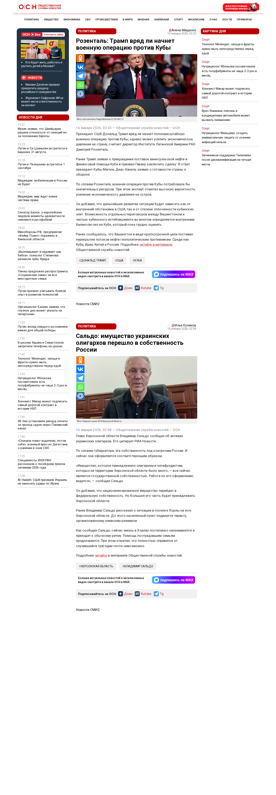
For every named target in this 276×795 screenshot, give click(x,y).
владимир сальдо (138, 566)
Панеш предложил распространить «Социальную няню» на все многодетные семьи (43, 275)
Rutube (146, 288)
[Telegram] (80, 76)
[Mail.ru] (80, 94)
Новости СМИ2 (88, 304)
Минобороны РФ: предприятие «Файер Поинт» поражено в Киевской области (40, 235)
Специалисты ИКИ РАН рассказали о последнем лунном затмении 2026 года (41, 463)
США (120, 260)
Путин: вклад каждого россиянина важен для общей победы (42, 328)
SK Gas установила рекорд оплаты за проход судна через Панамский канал (43, 424)
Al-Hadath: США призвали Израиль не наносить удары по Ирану (42, 481)
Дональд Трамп (93, 260)
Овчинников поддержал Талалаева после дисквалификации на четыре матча (226, 159)
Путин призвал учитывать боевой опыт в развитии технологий (42, 292)
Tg (162, 288)
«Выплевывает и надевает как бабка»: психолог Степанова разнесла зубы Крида (39, 255)
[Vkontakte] (80, 67)
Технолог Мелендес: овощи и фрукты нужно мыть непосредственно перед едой (39, 362)
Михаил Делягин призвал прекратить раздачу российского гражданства (40, 88)
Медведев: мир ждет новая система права (37, 198)
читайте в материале (155, 244)
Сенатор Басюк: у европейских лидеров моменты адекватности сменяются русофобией (41, 216)
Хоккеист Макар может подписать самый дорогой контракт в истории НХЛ (42, 405)
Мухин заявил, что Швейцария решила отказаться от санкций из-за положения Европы (43, 132)
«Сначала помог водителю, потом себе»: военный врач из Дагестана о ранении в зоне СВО (42, 444)
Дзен (128, 288)
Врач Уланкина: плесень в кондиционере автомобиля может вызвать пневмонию (226, 115)
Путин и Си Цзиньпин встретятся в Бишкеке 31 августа (42, 150)
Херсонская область (97, 566)
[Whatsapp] (80, 85)
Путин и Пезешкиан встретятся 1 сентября (41, 166)
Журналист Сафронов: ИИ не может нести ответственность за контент (42, 101)
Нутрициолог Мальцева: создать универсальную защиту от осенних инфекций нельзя (226, 137)
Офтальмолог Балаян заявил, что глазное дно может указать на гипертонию (41, 310)
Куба (138, 260)
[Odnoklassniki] (80, 58)
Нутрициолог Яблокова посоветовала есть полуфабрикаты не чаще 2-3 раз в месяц (42, 383)
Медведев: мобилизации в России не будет (42, 182)
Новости (35, 77)
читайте (101, 555)
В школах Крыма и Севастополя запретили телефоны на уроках (41, 344)
